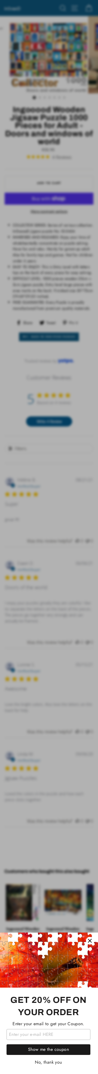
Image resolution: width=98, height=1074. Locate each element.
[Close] (90, 941)
